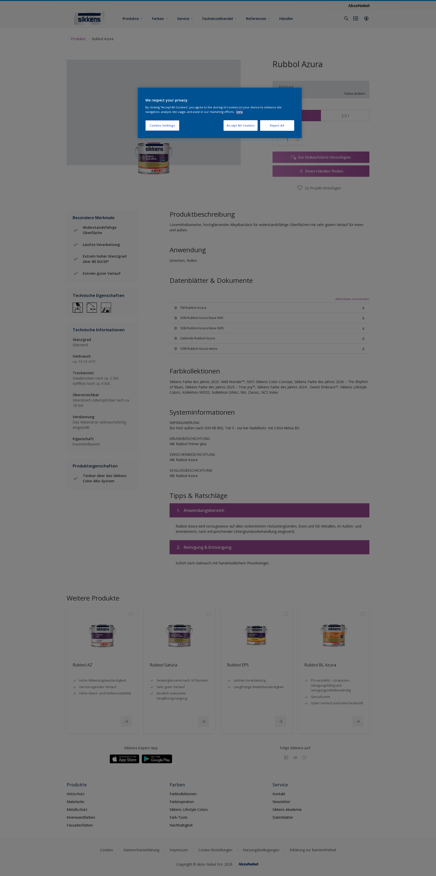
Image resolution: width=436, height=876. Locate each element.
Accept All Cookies (241, 125)
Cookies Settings (162, 125)
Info (239, 112)
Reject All (277, 125)
